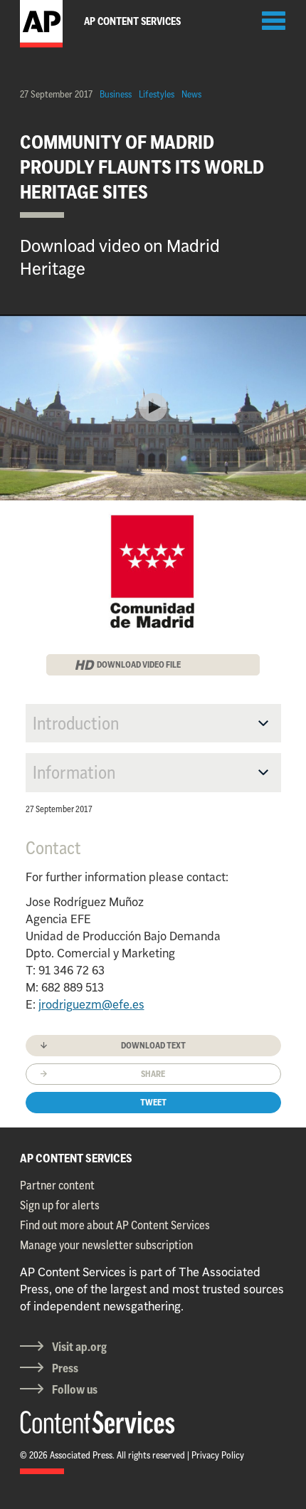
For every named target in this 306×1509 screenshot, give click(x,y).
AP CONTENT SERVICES (76, 1158)
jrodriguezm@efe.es (91, 1004)
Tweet (153, 1102)
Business (116, 94)
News (191, 94)
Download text (153, 1045)
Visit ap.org (79, 1347)
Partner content (57, 1185)
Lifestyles (156, 94)
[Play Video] (153, 407)
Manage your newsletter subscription (106, 1245)
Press (65, 1368)
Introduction (76, 723)
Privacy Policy (217, 1454)
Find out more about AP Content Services (115, 1225)
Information (74, 772)
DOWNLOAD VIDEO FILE (139, 664)
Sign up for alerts (60, 1205)
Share (153, 1074)
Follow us (74, 1389)
